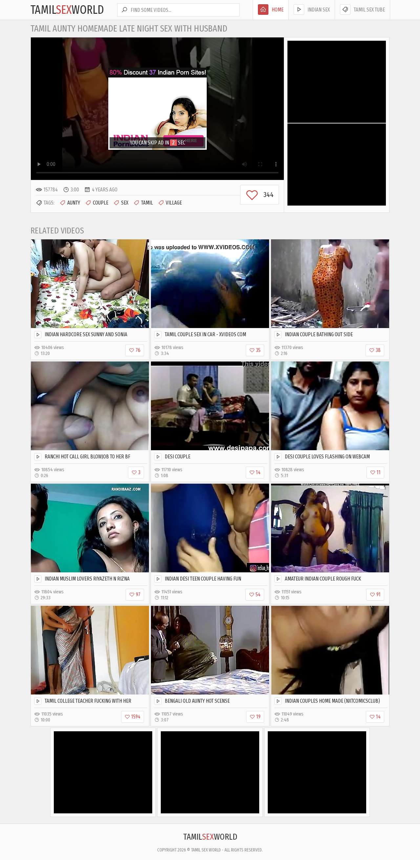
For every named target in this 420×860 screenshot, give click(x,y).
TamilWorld (67, 9)
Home (278, 10)
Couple (100, 203)
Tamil (147, 203)
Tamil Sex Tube (369, 10)
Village (174, 203)
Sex (124, 203)
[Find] (124, 9)
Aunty (73, 203)
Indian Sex (318, 10)
